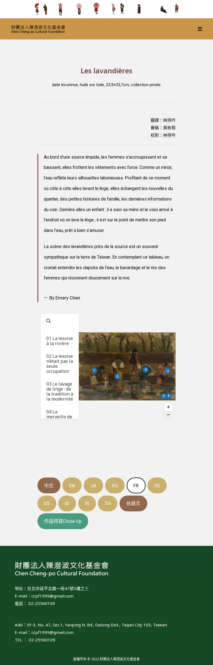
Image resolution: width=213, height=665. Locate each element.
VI (87, 503)
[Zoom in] (168, 407)
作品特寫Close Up (62, 521)
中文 (49, 485)
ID (67, 503)
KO (115, 485)
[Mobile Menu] (200, 29)
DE (157, 485)
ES (46, 503)
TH (108, 503)
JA (93, 485)
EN (72, 485)
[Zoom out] (168, 415)
